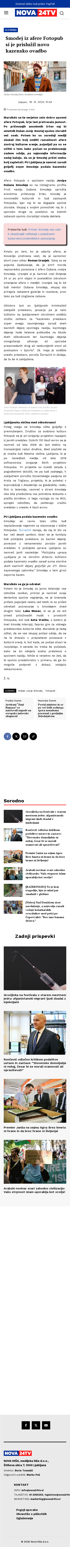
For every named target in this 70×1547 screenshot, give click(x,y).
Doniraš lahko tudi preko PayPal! (35, 4)
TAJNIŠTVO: (21, 1494)
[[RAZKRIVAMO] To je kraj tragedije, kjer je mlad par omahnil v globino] (13, 890)
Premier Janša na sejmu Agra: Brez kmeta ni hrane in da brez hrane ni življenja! (45, 856)
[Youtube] (46, 1425)
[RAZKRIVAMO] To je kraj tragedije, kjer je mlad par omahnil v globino (42, 890)
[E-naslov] (24, 736)
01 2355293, (37, 1494)
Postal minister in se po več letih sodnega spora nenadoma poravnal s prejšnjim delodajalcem (50, 710)
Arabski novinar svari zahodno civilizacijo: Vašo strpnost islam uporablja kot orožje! (46, 873)
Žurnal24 (25, 530)
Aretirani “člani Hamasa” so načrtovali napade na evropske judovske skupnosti (18, 710)
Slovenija (11, 29)
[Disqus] (35, 1257)
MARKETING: (22, 1499)
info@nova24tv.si (32, 1490)
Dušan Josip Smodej (30, 690)
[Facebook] (7, 736)
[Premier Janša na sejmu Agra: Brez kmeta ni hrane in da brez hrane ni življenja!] (13, 856)
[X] (16, 736)
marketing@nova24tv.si (45, 1499)
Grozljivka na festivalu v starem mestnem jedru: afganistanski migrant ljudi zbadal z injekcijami (46, 817)
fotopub (50, 690)
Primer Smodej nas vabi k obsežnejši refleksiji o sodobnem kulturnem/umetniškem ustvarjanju (34, 234)
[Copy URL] (33, 736)
